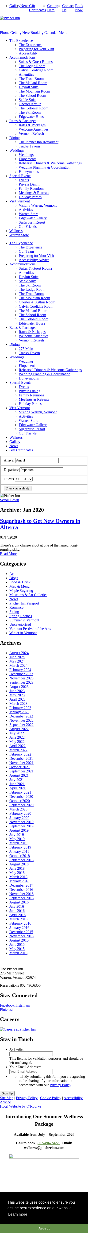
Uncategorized (20, 624)
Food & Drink (20, 582)
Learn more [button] (17, 1214)
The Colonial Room (33, 108)
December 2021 (21, 758)
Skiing (14, 612)
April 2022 (17, 746)
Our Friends (28, 227)
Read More (8, 554)
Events (24, 180)
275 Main (26, 349)
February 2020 (20, 813)
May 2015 (17, 949)
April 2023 (17, 699)
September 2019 (21, 826)
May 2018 (17, 873)
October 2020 (19, 801)
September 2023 (21, 682)
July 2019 (16, 835)
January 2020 (19, 818)
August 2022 (19, 729)
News (24, 6)
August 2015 (19, 940)
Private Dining (29, 184)
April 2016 (17, 915)
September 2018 (21, 860)
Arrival (9, 460)
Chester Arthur (30, 104)
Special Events (20, 176)
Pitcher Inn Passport (24, 603)
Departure (11, 470)
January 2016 (19, 928)
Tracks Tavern (29, 146)
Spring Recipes (20, 616)
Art (11, 574)
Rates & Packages (22, 121)
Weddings (16, 150)
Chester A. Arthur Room (37, 302)
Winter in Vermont (23, 633)
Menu (63, 33)
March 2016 (18, 919)
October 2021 (19, 767)
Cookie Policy (50, 1098)
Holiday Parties (30, 197)
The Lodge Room (32, 66)
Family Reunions (31, 188)
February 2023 (20, 708)
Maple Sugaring (21, 591)
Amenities (26, 74)
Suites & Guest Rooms (36, 62)
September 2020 (21, 805)
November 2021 (21, 763)
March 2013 (18, 953)
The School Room (32, 95)
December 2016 (21, 890)
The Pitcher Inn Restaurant (38, 142)
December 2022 (21, 716)
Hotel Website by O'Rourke (20, 1106)
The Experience (21, 41)
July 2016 (16, 906)
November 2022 (21, 720)
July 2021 (16, 780)
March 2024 (18, 665)
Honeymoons (29, 172)
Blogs (13, 578)
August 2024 (19, 653)
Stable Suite (27, 100)
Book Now (79, 8)
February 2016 (20, 923)
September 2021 (21, 771)
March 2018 (18, 877)
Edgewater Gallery (33, 218)
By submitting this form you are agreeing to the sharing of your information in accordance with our (52, 1080)
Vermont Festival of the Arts (30, 629)
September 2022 (21, 725)
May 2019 (17, 839)
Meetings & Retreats (34, 193)
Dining (14, 138)
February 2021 (20, 792)
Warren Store (28, 214)
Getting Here (52, 8)
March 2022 (18, 750)
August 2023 (19, 687)
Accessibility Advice (34, 260)
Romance (16, 607)
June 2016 (17, 911)
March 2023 (18, 704)
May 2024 (17, 661)
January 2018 (19, 881)
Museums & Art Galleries (28, 595)
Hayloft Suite (28, 87)
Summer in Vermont (24, 620)
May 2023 (17, 695)
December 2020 (21, 797)
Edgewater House (32, 117)
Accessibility (28, 53)
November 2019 (21, 822)
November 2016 (21, 894)
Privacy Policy (60, 1085)
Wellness (16, 231)
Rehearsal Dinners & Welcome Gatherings (50, 163)
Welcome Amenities (33, 129)
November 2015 (21, 936)
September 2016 (21, 898)
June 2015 (17, 944)
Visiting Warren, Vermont (38, 205)
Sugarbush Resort (32, 222)
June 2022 (17, 737)
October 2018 (19, 856)
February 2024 (20, 670)
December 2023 (21, 674)
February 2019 (20, 847)
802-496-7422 (49, 1143)
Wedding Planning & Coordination (44, 167)
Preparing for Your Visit (36, 49)
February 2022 (20, 754)
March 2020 (18, 809)
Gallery (14, 6)
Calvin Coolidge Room (36, 70)
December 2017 (21, 885)
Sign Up (7, 1093)
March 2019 (18, 843)
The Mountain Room (34, 91)
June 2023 (17, 691)
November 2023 (21, 678)
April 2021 (17, 788)
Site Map (6, 1098)
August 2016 (19, 902)
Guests (9, 479)
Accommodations (22, 57)
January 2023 (19, 712)
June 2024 (17, 657)
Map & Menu (19, 586)
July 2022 (16, 733)
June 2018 (17, 868)
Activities (26, 210)
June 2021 (17, 784)
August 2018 (19, 864)
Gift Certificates (37, 8)
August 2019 (19, 830)
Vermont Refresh (31, 134)
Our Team (26, 251)
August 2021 (19, 775)
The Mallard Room (33, 83)
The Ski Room (30, 112)
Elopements (27, 159)
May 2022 (17, 742)
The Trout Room (31, 79)
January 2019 (19, 851)
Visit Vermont (19, 201)
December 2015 (21, 932)
